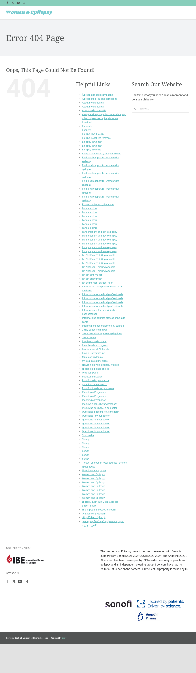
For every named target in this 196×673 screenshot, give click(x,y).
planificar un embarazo (94, 384)
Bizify (64, 638)
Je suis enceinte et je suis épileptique (102, 333)
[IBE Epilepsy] (25, 556)
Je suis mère (89, 337)
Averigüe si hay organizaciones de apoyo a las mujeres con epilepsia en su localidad (104, 118)
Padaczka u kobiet (92, 376)
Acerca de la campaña (94, 110)
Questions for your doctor (95, 415)
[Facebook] (8, 581)
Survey (85, 439)
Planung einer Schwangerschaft (99, 404)
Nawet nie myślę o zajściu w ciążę (100, 364)
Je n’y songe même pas (94, 329)
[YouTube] (20, 581)
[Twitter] (14, 581)
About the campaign (93, 102)
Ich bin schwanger (92, 278)
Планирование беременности (99, 509)
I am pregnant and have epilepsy (99, 231)
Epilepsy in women (92, 141)
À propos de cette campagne (97, 94)
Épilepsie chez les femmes (96, 138)
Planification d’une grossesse (98, 388)
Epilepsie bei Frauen (93, 134)
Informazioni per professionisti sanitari (103, 325)
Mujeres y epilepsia (92, 357)
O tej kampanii (90, 372)
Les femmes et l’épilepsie (95, 349)
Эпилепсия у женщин (94, 513)
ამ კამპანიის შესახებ (93, 517)
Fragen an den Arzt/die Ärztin (98, 204)
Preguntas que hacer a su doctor (99, 408)
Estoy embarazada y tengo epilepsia (101, 153)
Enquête (86, 130)
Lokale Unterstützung (93, 353)
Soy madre (88, 435)
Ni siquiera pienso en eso (95, 368)
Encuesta (87, 126)
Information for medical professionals (102, 294)
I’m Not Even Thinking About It (98, 255)
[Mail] (26, 581)
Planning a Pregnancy (94, 392)
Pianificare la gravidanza (95, 380)
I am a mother (89, 208)
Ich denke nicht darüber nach (97, 282)
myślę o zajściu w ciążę (94, 360)
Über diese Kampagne (94, 470)
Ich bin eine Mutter (92, 274)
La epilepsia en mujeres (94, 345)
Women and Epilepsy (93, 474)
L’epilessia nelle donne (94, 341)
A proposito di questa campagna (99, 98)
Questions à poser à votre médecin (100, 411)
